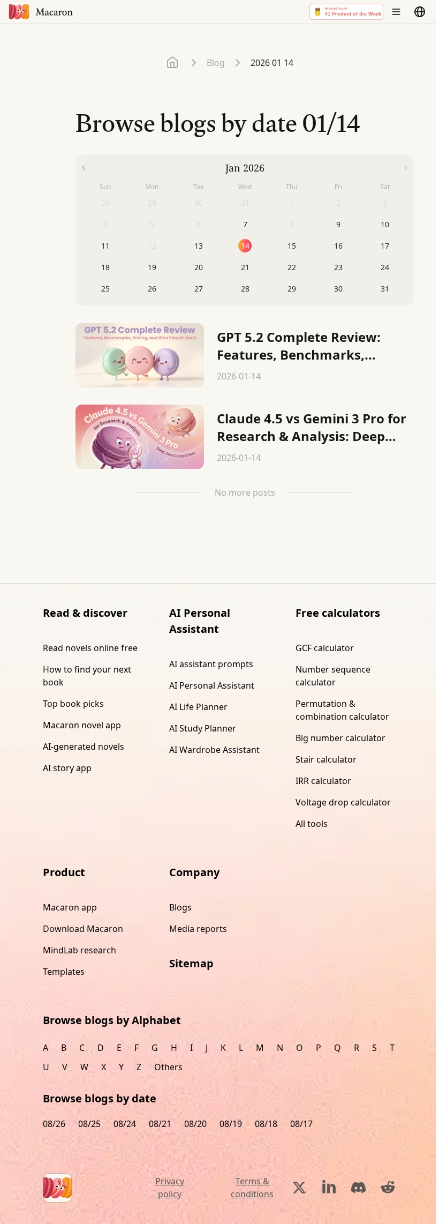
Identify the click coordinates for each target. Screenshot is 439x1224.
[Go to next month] (406, 167)
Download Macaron (83, 929)
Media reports (198, 929)
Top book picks (73, 704)
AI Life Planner (198, 707)
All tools (312, 824)
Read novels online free (90, 648)
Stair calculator (326, 759)
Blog (216, 63)
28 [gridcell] (245, 288)
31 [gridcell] (385, 288)
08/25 (89, 1124)
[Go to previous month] (84, 167)
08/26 (54, 1124)
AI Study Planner (202, 728)
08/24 (124, 1124)
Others (168, 1067)
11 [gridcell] (105, 246)
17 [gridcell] (385, 246)
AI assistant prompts (211, 664)
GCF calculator (325, 648)
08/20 (195, 1124)
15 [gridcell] (291, 246)
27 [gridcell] (198, 288)
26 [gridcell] (152, 288)
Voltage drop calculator (343, 802)
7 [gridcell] (245, 224)
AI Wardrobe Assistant (214, 750)
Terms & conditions (252, 1187)
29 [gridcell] (291, 288)
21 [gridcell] (245, 267)
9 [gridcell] (338, 224)
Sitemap (191, 963)
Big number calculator (340, 738)
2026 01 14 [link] (272, 63)
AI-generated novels (83, 746)
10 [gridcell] (385, 224)
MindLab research (79, 950)
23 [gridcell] (338, 267)
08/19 (231, 1124)
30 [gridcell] (338, 288)
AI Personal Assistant (211, 685)
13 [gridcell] (198, 246)
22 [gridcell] (291, 267)
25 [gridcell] (105, 288)
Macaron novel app (82, 725)
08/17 (301, 1124)
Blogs (180, 907)
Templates (64, 971)
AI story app (67, 768)
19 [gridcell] (152, 267)
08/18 (266, 1124)
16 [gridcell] (338, 246)
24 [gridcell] (385, 267)
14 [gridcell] (245, 246)
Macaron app (70, 907)
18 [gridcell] (105, 267)
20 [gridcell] (198, 267)
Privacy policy (169, 1187)
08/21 (160, 1124)
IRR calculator (323, 781)
